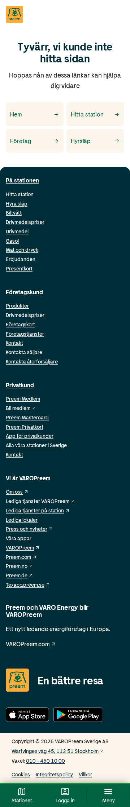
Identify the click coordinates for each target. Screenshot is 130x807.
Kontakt (14, 343)
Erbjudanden (20, 259)
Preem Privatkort (24, 427)
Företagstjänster (25, 334)
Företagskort (20, 324)
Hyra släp (16, 203)
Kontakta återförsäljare (32, 361)
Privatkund (20, 385)
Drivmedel (17, 231)
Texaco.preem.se (25, 585)
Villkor (85, 774)
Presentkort (19, 268)
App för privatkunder (29, 436)
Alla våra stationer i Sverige (36, 445)
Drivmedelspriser (25, 222)
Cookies (21, 774)
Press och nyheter (26, 529)
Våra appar (18, 538)
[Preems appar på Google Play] (77, 715)
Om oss (14, 492)
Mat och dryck (22, 250)
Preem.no (16, 566)
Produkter (17, 306)
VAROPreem (20, 547)
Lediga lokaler (22, 520)
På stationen (22, 180)
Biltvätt (14, 213)
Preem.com (18, 557)
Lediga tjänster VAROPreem (37, 501)
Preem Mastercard (27, 417)
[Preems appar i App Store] (27, 715)
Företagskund (24, 291)
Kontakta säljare (24, 352)
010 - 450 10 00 (45, 761)
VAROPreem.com (28, 643)
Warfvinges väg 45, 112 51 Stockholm (55, 751)
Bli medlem (18, 408)
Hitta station (20, 194)
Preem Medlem (23, 399)
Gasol (12, 241)
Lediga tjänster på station (35, 510)
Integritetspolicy (54, 774)
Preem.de (16, 575)
